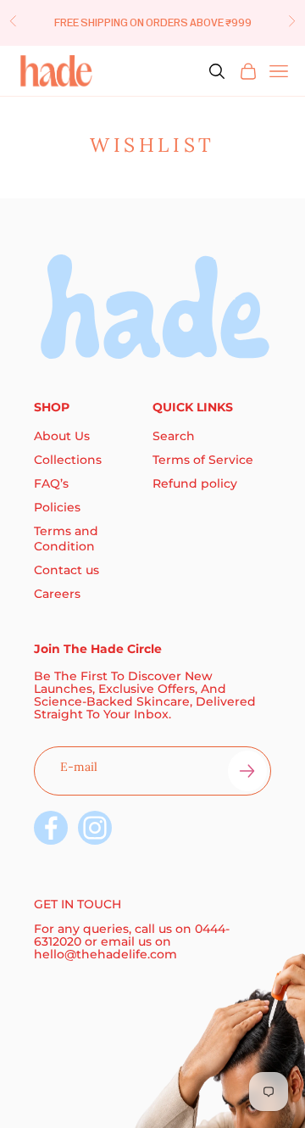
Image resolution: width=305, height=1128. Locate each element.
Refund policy (194, 483)
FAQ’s (51, 483)
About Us (62, 436)
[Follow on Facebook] (51, 828)
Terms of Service (202, 459)
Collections (68, 459)
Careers (57, 593)
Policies (57, 507)
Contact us (66, 570)
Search (173, 436)
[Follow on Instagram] (95, 828)
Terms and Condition (66, 538)
